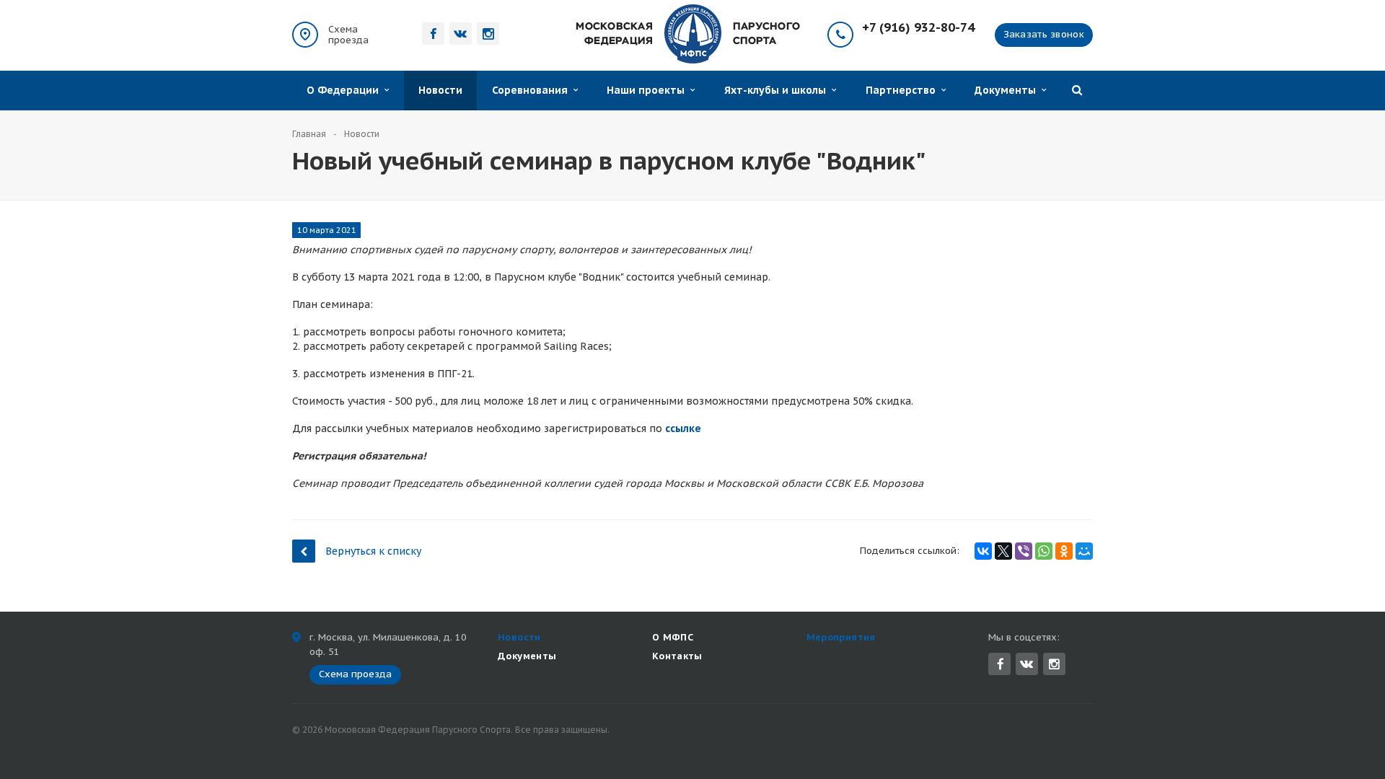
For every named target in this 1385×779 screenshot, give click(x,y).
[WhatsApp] (1043, 551)
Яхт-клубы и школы (778, 90)
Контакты (677, 656)
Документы (1008, 90)
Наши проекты (648, 90)
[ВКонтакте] (983, 551)
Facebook (999, 664)
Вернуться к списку (373, 551)
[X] (1003, 551)
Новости (440, 90)
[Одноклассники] (1064, 551)
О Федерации (345, 90)
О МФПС (672, 637)
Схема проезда (348, 34)
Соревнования (532, 90)
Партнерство (903, 90)
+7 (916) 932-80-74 (918, 27)
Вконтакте (1027, 664)
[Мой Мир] (1084, 551)
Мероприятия (841, 637)
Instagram (1054, 664)
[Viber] (1023, 551)
